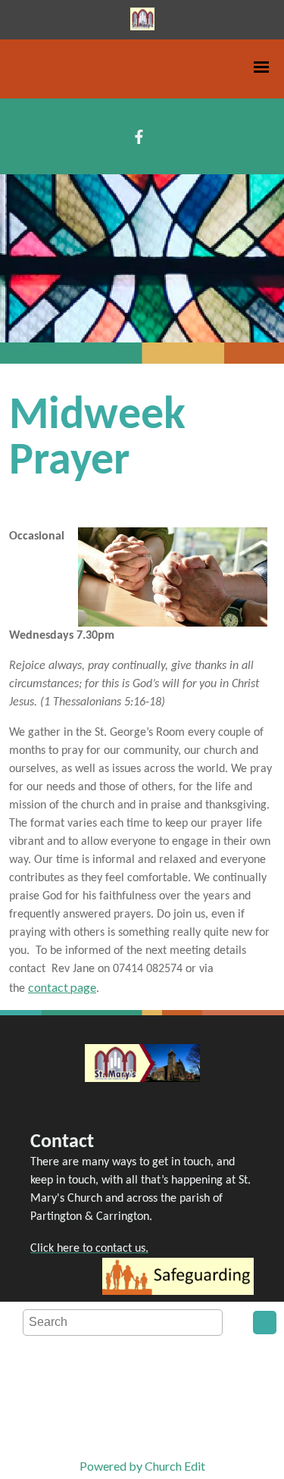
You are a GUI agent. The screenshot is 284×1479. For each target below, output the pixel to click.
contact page (62, 987)
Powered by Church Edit (142, 1466)
